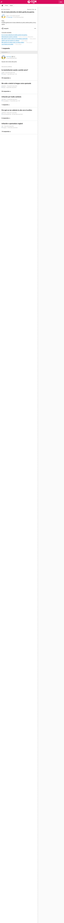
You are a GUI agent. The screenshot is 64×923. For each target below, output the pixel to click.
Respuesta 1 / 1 (6, 52)
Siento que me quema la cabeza (10, 40)
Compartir (6, 28)
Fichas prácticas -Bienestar (25, 37)
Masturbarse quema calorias (9, 37)
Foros (6, 5)
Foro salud (33, 38)
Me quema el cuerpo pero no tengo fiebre (13, 42)
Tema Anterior (6, 9)
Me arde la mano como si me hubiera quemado (15, 38)
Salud (11, 5)
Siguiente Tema (30, 9)
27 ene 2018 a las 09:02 (18, 17)
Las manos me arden (7, 44)
